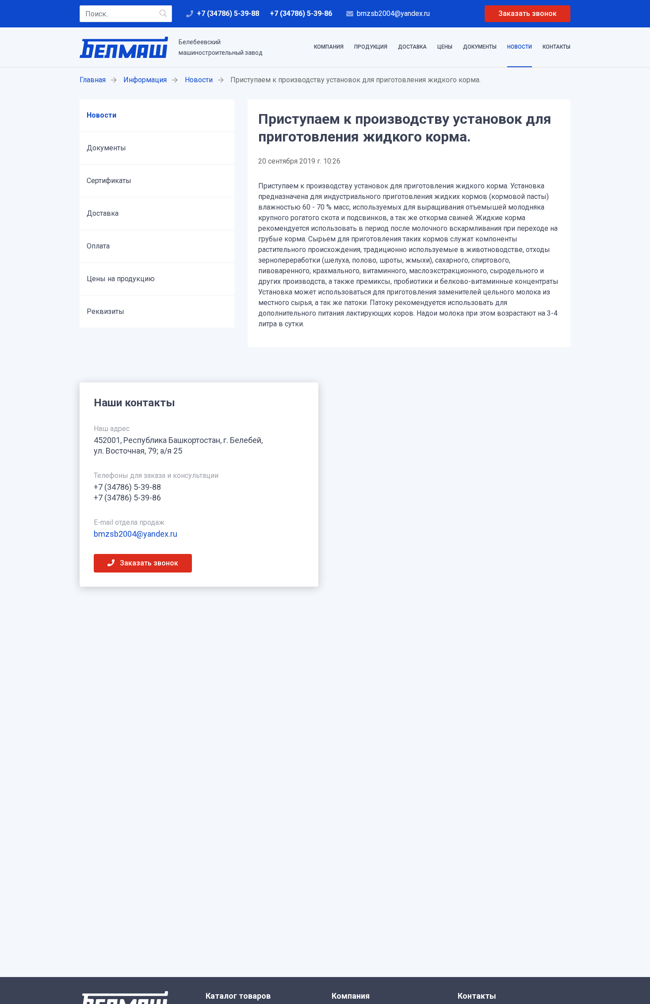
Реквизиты (105, 311)
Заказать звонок (527, 13)
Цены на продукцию (121, 279)
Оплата (98, 246)
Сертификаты (109, 180)
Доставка (412, 47)
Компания (329, 47)
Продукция (370, 47)
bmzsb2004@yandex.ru (393, 13)
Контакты (556, 47)
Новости (519, 47)
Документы (480, 47)
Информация (145, 80)
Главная (93, 80)
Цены (444, 47)
